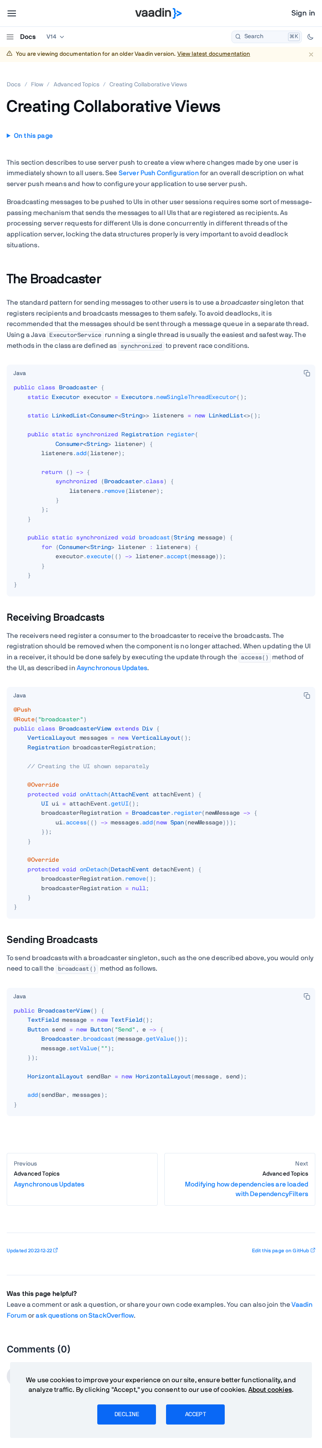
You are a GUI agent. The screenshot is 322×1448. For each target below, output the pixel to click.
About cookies (270, 1389)
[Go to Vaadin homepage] (158, 13)
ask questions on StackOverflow (85, 1315)
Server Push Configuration (159, 173)
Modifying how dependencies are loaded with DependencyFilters (246, 1184)
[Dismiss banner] (310, 54)
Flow (37, 85)
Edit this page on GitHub (280, 1250)
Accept (195, 1414)
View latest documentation (213, 54)
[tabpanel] (161, 489)
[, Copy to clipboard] (307, 373)
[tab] (19, 374)
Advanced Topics (76, 85)
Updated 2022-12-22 (29, 1250)
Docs (28, 37)
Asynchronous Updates (112, 668)
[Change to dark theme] (310, 37)
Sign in (303, 13)
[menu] (12, 13)
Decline (126, 1414)
